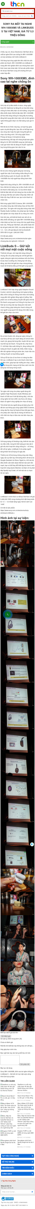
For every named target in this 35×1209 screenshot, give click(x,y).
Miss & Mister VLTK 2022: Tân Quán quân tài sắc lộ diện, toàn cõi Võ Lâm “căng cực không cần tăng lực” (26, 1107)
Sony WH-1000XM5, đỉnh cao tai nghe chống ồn (17, 1071)
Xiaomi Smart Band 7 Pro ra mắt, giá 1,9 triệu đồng (25, 1097)
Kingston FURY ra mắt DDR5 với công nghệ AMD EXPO (26, 1133)
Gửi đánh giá (5, 1036)
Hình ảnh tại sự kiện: (7, 1076)
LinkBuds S (4, 496)
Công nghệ (5, 42)
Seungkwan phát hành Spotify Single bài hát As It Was (26, 1142)
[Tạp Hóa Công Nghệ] (17, 3)
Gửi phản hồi (24, 1064)
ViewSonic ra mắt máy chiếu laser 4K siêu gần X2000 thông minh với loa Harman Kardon (25, 1087)
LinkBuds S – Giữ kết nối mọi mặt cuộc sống (15, 1074)
